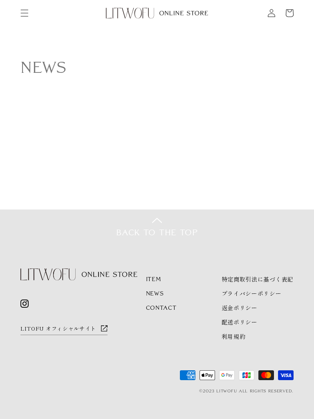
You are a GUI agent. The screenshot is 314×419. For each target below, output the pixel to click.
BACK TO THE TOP (157, 232)
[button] (25, 13)
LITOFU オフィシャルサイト (58, 328)
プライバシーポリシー (252, 293)
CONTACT (161, 307)
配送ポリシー (240, 322)
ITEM (153, 279)
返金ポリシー (240, 308)
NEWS (155, 293)
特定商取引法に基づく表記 (258, 279)
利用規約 (234, 336)
